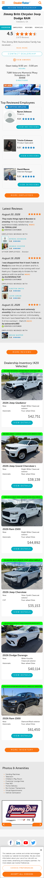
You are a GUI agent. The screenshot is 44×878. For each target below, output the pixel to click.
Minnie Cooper (17, 246)
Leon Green (15, 296)
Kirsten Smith (16, 289)
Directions (22, 80)
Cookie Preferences (22, 868)
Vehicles (39, 27)
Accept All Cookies (22, 874)
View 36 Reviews (29, 185)
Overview (5, 27)
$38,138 (34, 479)
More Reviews (22, 352)
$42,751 (34, 416)
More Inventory (22, 750)
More (32, 225)
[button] (7, 824)
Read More (22, 48)
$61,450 (34, 729)
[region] (22, 862)
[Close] (41, 850)
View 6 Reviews (30, 156)
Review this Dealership (22, 8)
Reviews (29, 27)
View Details (22, 423)
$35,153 (34, 606)
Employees (17, 27)
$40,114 (34, 669)
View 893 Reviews (28, 127)
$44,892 (33, 542)
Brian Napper (16, 335)
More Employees (22, 195)
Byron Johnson (17, 239)
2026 (14, 403)
